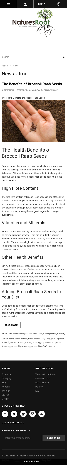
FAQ (37, 391)
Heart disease (34, 338)
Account (6, 387)
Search (5, 395)
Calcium (60, 333)
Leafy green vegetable (54, 338)
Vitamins (51, 346)
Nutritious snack (17, 342)
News (8, 74)
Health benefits (20, 338)
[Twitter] (14, 414)
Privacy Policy (42, 378)
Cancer (5, 338)
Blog (4, 382)
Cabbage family (49, 333)
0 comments (8, 90)
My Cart (6, 399)
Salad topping (38, 342)
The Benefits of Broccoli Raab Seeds (32, 84)
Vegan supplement (9, 346)
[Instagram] (32, 414)
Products (6, 374)
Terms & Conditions (45, 374)
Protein (28, 342)
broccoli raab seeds (33, 333)
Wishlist (6, 391)
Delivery (39, 387)
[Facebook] (5, 414)
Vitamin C (42, 346)
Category (6, 378)
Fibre (11, 338)
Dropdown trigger (25, 4)
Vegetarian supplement (27, 346)
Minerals (5, 342)
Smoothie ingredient (53, 342)
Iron (42, 338)
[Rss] (41, 414)
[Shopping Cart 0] (58, 4)
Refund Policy (42, 382)
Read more (11, 325)
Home (5, 65)
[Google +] (23, 414)
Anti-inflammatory (16, 333)
